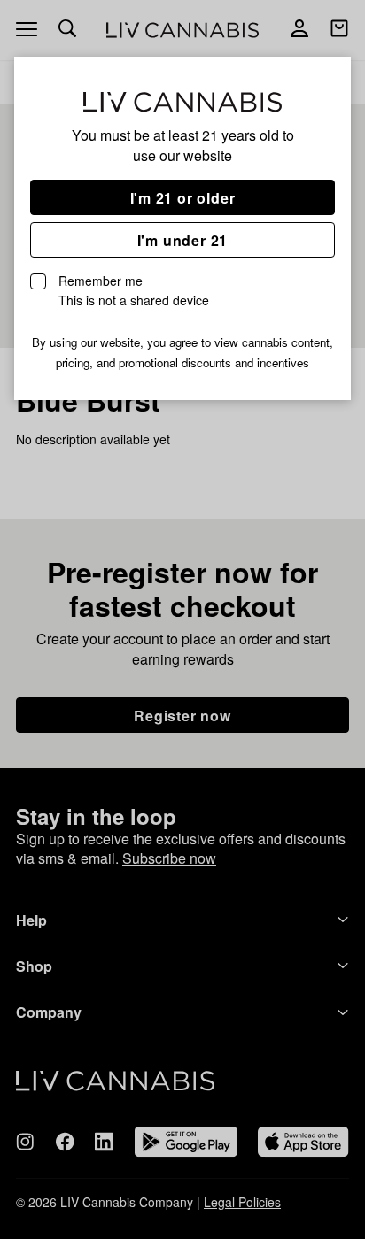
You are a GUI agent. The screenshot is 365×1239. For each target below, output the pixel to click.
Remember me (133, 290)
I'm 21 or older (183, 198)
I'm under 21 (183, 240)
